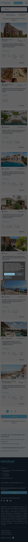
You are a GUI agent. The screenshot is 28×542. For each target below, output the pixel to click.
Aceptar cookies (9, 274)
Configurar (19, 274)
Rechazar (7, 277)
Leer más (16, 270)
